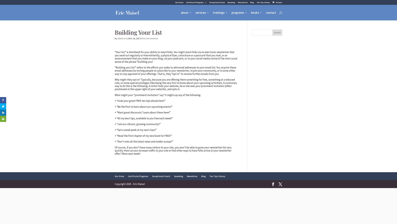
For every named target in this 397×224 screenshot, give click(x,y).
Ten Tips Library (263, 3)
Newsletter (243, 3)
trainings (219, 13)
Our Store (179, 3)
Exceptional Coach (217, 3)
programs (238, 13)
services (200, 13)
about (184, 13)
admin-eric (122, 38)
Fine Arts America (150, 38)
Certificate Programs (195, 3)
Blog (252, 3)
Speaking (231, 3)
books (255, 13)
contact (271, 13)
